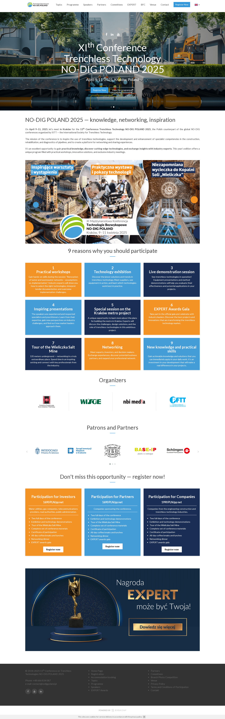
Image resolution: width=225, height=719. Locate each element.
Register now (53, 549)
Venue (153, 4)
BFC (143, 4)
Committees (117, 4)
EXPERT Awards (99, 690)
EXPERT (131, 4)
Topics (59, 4)
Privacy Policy (158, 683)
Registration (97, 674)
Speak (94, 687)
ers (98, 687)
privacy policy (136, 717)
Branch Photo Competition (164, 677)
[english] (197, 4)
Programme (73, 4)
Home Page (97, 670)
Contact (165, 4)
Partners (101, 4)
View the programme (122, 90)
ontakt (155, 690)
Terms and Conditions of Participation (170, 687)
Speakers (87, 4)
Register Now (181, 4)
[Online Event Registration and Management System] (112, 711)
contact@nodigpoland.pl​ (44, 683)
